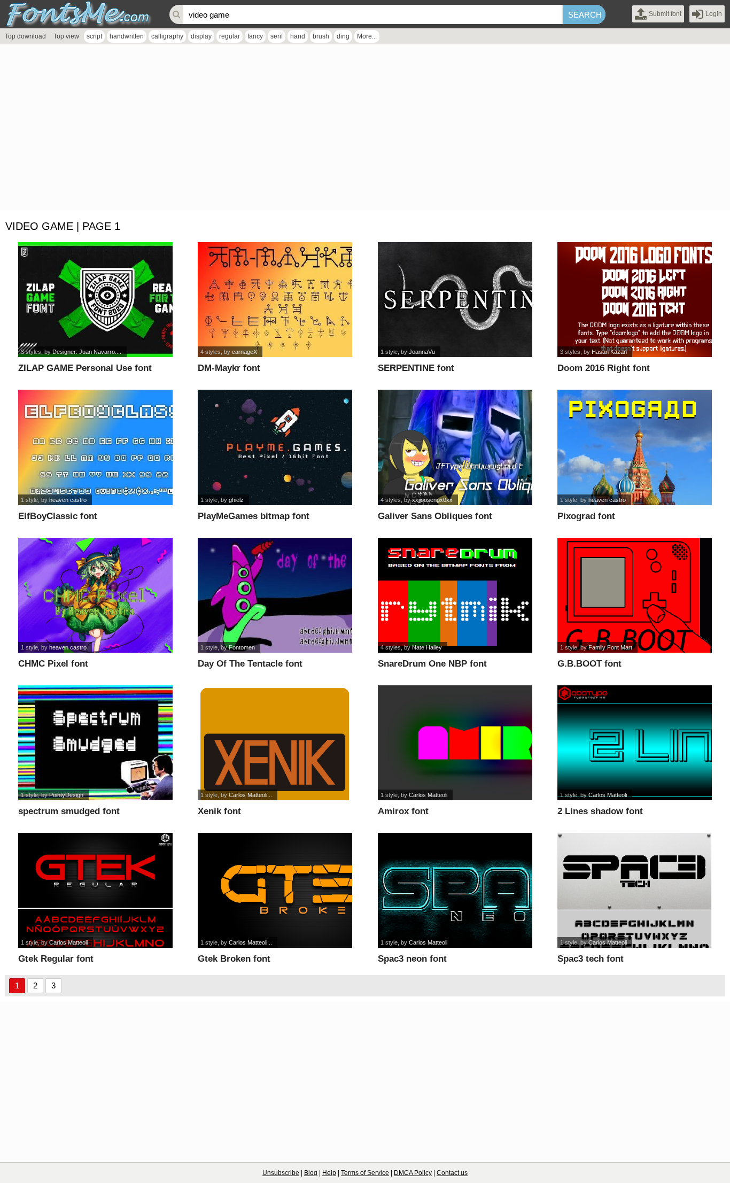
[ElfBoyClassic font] (95, 447)
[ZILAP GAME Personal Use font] (95, 299)
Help (329, 1173)
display (201, 36)
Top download (25, 36)
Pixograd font (586, 516)
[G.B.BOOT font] (634, 595)
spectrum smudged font (69, 811)
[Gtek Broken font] (275, 890)
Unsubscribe (280, 1173)
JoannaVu (422, 352)
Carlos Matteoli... (250, 795)
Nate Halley (427, 647)
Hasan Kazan (609, 352)
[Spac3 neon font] (455, 890)
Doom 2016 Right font (603, 368)
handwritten (127, 36)
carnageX (244, 352)
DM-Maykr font (229, 368)
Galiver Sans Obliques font (435, 516)
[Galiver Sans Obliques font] (455, 447)
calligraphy (167, 36)
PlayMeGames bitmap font (253, 516)
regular (229, 36)
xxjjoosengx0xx (432, 500)
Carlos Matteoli (428, 795)
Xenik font (219, 811)
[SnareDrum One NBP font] (455, 595)
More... (367, 36)
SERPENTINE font (416, 368)
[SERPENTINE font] (455, 299)
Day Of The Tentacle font (250, 664)
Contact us (452, 1173)
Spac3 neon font (412, 959)
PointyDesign (66, 795)
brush (321, 36)
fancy (255, 36)
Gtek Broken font (234, 959)
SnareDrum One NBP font (432, 664)
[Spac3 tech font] (634, 890)
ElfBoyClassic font (57, 516)
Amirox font (403, 811)
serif (276, 36)
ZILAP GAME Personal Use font (85, 368)
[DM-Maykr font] (275, 299)
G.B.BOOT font (589, 664)
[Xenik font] (275, 742)
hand (297, 36)
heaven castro (68, 500)
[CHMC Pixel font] (95, 595)
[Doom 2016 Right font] (634, 299)
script (94, 36)
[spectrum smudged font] (95, 742)
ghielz (236, 500)
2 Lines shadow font (600, 811)
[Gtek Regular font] (95, 890)
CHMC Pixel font (53, 664)
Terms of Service (365, 1173)
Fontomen (242, 647)
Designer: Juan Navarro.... (86, 352)
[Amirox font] (455, 742)
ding (343, 36)
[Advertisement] (320, 130)
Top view (66, 36)
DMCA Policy (413, 1173)
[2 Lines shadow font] (634, 742)
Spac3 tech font (590, 959)
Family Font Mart (610, 647)
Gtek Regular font (56, 959)
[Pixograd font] (634, 447)
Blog (310, 1173)
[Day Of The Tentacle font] (275, 595)
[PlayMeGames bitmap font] (275, 447)
